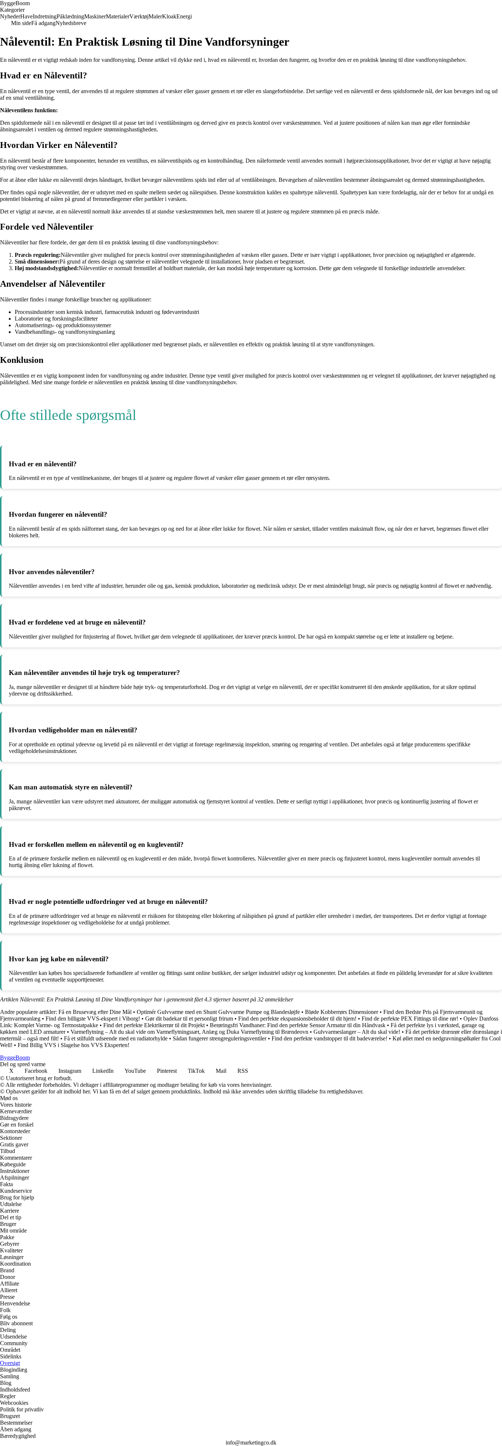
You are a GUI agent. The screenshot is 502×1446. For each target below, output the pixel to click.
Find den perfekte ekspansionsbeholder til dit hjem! (297, 1018)
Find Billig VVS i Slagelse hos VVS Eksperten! (73, 1045)
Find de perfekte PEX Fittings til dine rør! (410, 1018)
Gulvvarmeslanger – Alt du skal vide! (356, 1032)
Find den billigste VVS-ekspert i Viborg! (93, 1018)
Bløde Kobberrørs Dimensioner (341, 1012)
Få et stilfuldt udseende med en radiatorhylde (116, 1038)
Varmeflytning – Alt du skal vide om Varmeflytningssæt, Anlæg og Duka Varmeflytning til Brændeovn (189, 1032)
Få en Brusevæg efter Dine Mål (95, 1012)
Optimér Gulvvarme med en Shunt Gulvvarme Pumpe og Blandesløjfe (218, 1012)
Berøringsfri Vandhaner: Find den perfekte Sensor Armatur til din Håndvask (298, 1025)
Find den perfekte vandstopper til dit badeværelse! (329, 1038)
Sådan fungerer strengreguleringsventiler (219, 1038)
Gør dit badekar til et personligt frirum (189, 1018)
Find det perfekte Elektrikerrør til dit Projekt (154, 1025)
